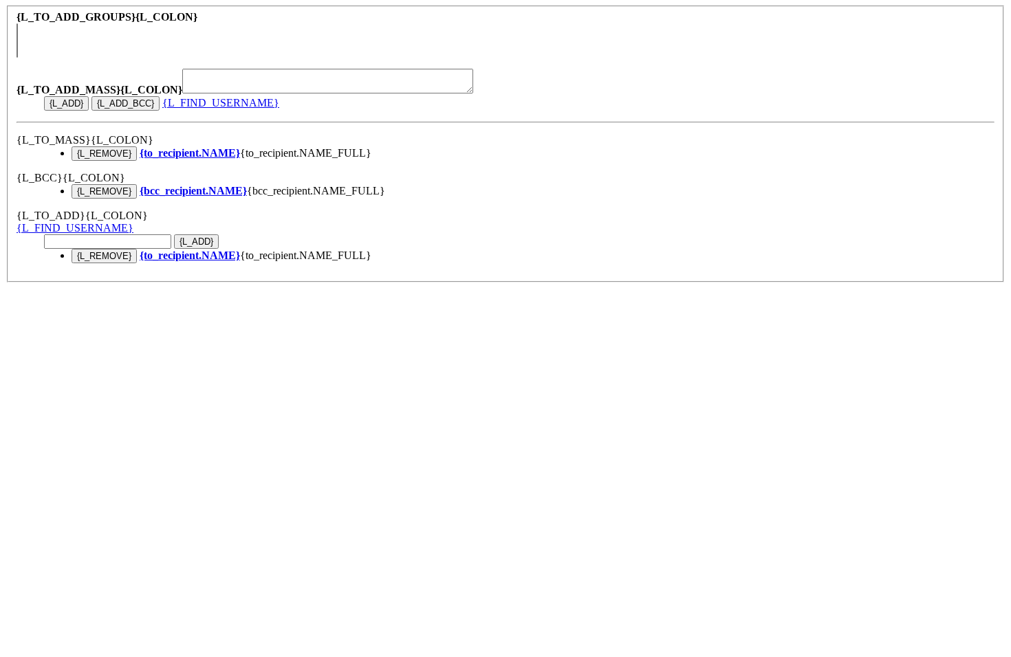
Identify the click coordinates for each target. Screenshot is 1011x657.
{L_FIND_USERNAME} (220, 103)
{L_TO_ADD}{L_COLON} (82, 215)
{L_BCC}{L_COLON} (71, 177)
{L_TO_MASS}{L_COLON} (85, 140)
